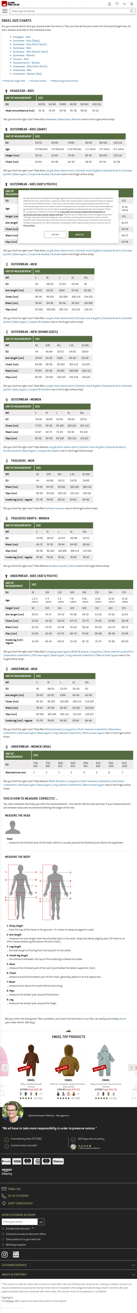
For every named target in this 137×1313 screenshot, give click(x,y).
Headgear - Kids (22, 37)
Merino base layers (107, 655)
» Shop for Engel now (13, 81)
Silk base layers (41, 655)
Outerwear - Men (22, 48)
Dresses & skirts (112, 170)
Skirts (73, 566)
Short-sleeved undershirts (118, 651)
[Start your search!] (132, 11)
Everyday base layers (57, 651)
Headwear (51, 119)
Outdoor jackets (12, 450)
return (122, 1018)
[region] (68, 216)
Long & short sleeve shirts (60, 170)
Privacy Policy (29, 225)
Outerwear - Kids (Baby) (26, 40)
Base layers (19, 174)
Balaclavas (64, 119)
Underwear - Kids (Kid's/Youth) (30, 66)
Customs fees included (24, 1145)
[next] (131, 1067)
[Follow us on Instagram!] (7, 1255)
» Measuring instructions (64, 81)
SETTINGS (55, 234)
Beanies (76, 119)
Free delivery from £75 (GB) (26, 1138)
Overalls (56, 174)
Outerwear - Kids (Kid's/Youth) (30, 44)
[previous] (5, 1067)
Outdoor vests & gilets (89, 170)
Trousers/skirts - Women (26, 62)
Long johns (96, 651)
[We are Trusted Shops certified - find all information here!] (73, 1147)
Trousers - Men (21, 59)
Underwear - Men (22, 70)
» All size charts (37, 81)
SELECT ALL (80, 234)
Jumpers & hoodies (39, 174)
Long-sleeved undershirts (80, 655)
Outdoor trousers (54, 508)
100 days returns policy (91, 1138)
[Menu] (5, 10)
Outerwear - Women (24, 55)
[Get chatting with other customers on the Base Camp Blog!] (18, 1255)
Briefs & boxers (80, 651)
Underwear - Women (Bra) (27, 73)
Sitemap (10, 1300)
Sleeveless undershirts (17, 655)
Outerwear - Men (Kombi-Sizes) (30, 51)
